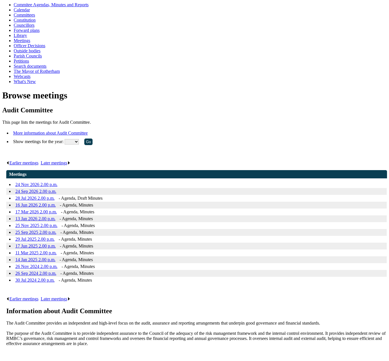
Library (20, 35)
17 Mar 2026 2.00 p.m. (36, 211)
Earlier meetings (23, 162)
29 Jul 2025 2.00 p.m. (35, 239)
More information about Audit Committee (50, 133)
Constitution (25, 20)
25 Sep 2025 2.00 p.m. (35, 232)
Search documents (30, 66)
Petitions (21, 61)
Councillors (24, 25)
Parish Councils (28, 55)
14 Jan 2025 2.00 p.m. (35, 259)
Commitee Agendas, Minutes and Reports (51, 4)
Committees (24, 15)
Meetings (22, 40)
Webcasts (22, 76)
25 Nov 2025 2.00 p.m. (36, 225)
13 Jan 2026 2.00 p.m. (35, 218)
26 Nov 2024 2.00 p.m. (36, 266)
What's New (25, 81)
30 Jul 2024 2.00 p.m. (35, 280)
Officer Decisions (29, 45)
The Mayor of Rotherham (37, 71)
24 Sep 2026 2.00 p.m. (35, 191)
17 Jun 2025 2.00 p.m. (35, 246)
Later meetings (54, 162)
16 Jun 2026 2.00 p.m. (35, 205)
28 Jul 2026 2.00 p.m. (35, 198)
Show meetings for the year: (39, 141)
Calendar (22, 9)
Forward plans (27, 30)
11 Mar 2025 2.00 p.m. (36, 252)
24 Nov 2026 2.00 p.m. (36, 184)
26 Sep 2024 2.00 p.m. (35, 273)
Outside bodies (27, 50)
